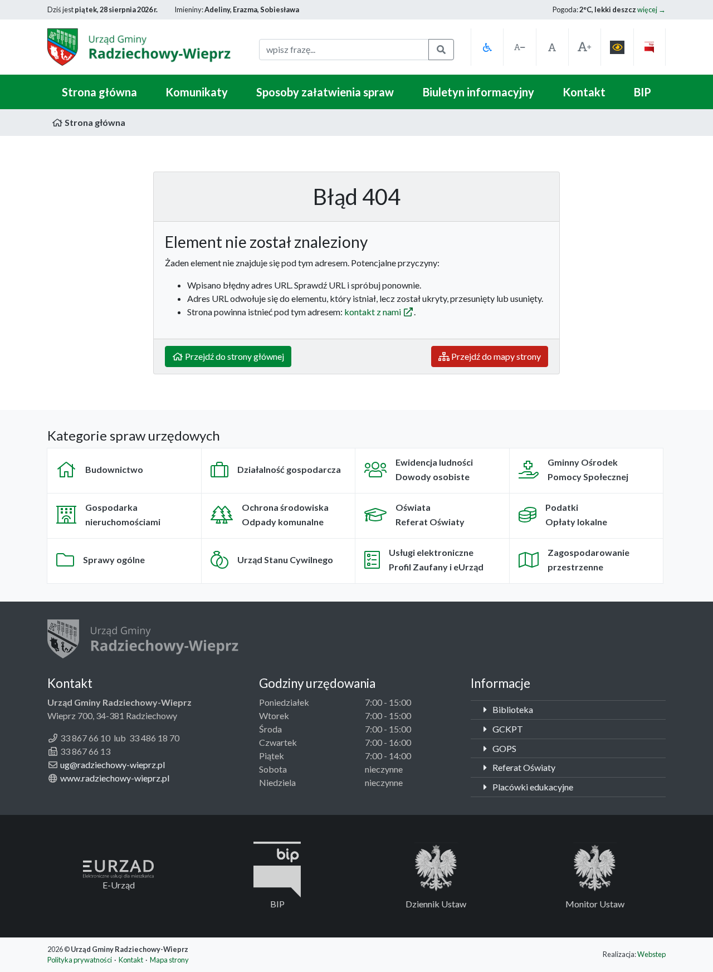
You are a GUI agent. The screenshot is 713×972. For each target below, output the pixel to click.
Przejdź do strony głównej (233, 356)
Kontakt (584, 92)
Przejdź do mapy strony (495, 356)
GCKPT (507, 729)
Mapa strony (169, 959)
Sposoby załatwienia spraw (325, 92)
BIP (642, 92)
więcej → (651, 9)
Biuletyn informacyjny (478, 92)
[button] (487, 47)
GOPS (503, 748)
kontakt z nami (373, 311)
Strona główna (99, 92)
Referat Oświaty (523, 767)
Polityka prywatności (79, 959)
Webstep (651, 954)
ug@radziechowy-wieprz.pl (112, 764)
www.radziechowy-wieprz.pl (114, 778)
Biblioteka (512, 709)
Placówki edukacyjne (532, 786)
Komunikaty (196, 92)
